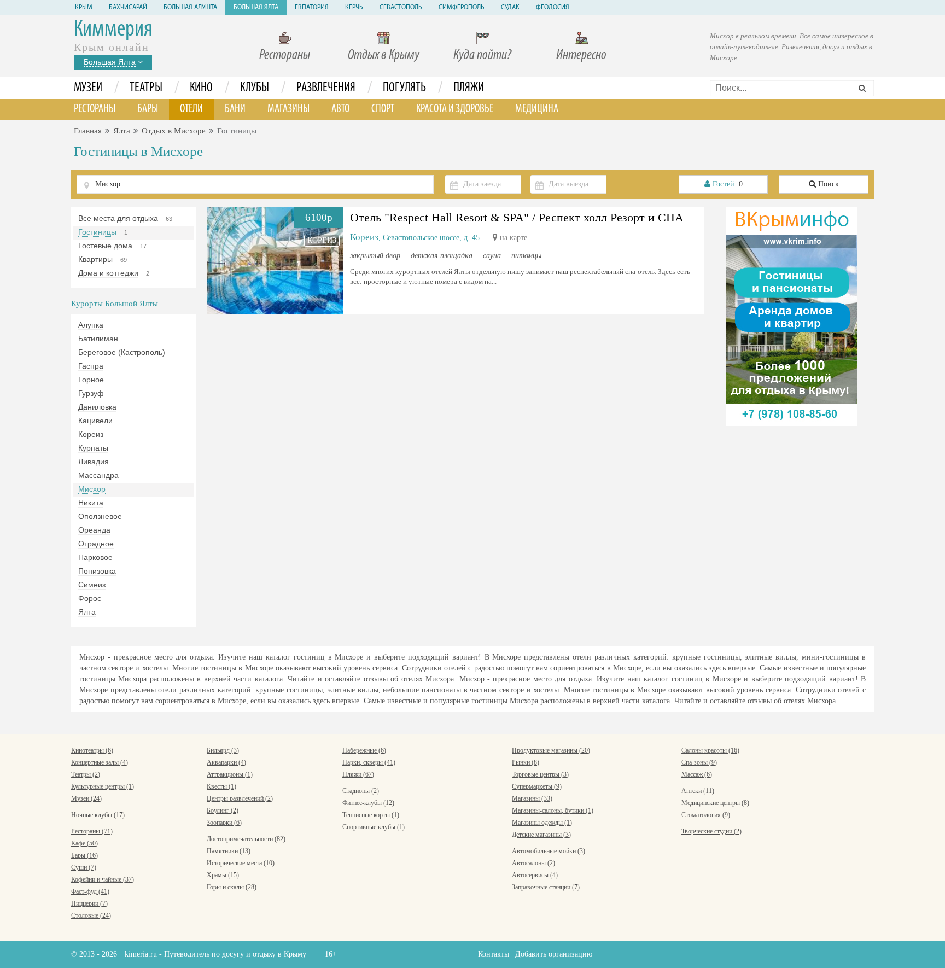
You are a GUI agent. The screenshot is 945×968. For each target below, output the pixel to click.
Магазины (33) (532, 798)
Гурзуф (91, 393)
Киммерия (113, 30)
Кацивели (95, 420)
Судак (510, 7)
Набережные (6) (364, 750)
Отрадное (96, 543)
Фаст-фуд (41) (90, 891)
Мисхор (92, 489)
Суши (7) (83, 867)
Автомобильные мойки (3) (548, 851)
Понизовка (97, 571)
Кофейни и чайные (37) (102, 879)
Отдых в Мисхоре (174, 130)
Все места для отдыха (118, 218)
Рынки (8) (525, 762)
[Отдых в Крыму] (792, 316)
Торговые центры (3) (540, 774)
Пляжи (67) (358, 774)
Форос (89, 598)
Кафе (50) (84, 843)
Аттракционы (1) (230, 774)
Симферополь (462, 7)
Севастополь (401, 7)
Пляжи (468, 88)
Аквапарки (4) (226, 762)
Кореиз (90, 434)
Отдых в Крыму (383, 55)
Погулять (404, 88)
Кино (201, 88)
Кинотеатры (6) (92, 750)
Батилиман (98, 338)
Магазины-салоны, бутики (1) (552, 810)
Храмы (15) (223, 875)
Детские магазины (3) (541, 834)
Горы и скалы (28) (231, 887)
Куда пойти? (482, 55)
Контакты (493, 954)
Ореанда (94, 530)
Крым (83, 7)
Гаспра (90, 365)
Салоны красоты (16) (710, 750)
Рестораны (284, 55)
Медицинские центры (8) (715, 803)
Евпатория (312, 7)
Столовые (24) (91, 915)
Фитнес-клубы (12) (368, 803)
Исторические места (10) (241, 863)
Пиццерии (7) (89, 903)
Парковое (95, 557)
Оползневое (100, 516)
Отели (191, 109)
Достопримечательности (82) (246, 839)
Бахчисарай (128, 7)
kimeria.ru (141, 954)
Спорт (382, 109)
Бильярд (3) (223, 750)
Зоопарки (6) (224, 822)
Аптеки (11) (697, 791)
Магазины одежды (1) (542, 822)
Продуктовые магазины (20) (551, 750)
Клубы (254, 88)
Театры (146, 88)
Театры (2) (85, 774)
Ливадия (93, 461)
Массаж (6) (696, 774)
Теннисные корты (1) (370, 815)
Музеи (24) (86, 798)
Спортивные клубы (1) (373, 827)
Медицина (536, 109)
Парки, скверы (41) (368, 762)
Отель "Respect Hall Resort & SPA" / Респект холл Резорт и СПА (517, 217)
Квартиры (95, 259)
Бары (147, 109)
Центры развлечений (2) (240, 798)
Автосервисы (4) (535, 875)
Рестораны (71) (92, 831)
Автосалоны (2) (533, 863)
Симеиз (92, 584)
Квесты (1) (221, 786)
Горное (91, 379)
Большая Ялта (256, 7)
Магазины (288, 109)
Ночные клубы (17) (98, 815)
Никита (90, 502)
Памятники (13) (228, 851)
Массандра (98, 475)
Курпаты (93, 448)
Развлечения (325, 88)
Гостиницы (97, 232)
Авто (340, 109)
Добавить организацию (553, 954)
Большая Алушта (190, 7)
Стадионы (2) (360, 791)
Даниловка (97, 407)
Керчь (354, 7)
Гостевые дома (105, 245)
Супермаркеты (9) (537, 786)
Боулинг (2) (222, 810)
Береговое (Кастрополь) (121, 352)
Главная (88, 130)
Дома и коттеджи (108, 273)
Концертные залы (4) (99, 762)
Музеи (88, 88)
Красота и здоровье (454, 109)
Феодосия (552, 7)
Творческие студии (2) (711, 831)
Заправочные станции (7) (546, 887)
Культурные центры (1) (102, 786)
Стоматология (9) (705, 815)
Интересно (581, 55)
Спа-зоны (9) (699, 762)
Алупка (90, 324)
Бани (235, 109)
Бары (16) (84, 855)
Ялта (121, 130)
